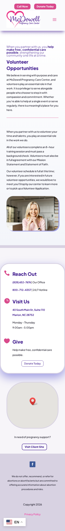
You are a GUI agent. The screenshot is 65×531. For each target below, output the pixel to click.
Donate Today (32, 363)
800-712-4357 (21, 289)
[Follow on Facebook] (32, 464)
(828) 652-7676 (21, 282)
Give (17, 342)
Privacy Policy (32, 514)
